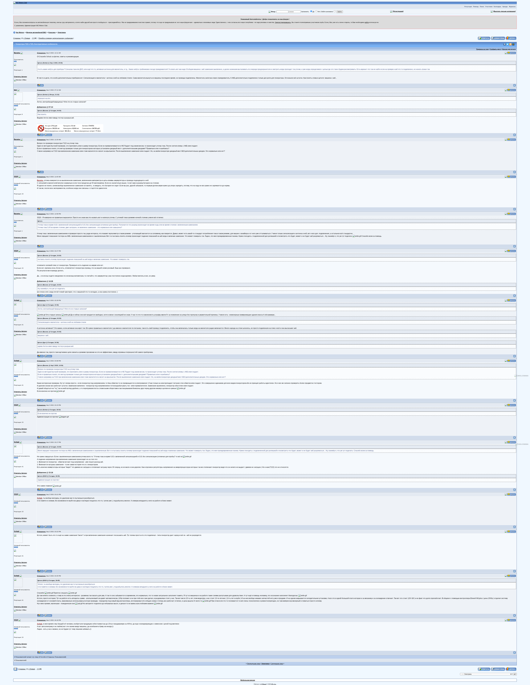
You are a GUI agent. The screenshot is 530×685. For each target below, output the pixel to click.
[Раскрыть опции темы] (15, 669)
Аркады (505, 6)
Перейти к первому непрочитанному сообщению (56, 38)
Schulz (16, 300)
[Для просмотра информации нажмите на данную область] (15, 64)
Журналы (512, 6)
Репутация (468, 6)
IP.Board (263, 684)
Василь (17, 53)
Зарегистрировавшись (283, 22)
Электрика (62, 32)
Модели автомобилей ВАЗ (36, 32)
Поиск (482, 6)
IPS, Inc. (273, 684)
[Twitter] (507, 44)
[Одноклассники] (510, 44)
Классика (51, 32)
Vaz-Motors (20, 32)
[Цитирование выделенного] (506, 53)
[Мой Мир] (513, 44)
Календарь (497, 6)
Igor (15, 90)
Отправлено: (41, 53)
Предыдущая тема (253, 663)
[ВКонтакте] (504, 44)
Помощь (476, 6)
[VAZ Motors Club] (20, 3)
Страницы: (17, 38)
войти (367, 22)
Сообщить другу (495, 49)
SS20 (16, 176)
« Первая (26, 38)
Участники (488, 6)
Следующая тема (277, 663)
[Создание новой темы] (498, 38)
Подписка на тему (482, 49)
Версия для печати (509, 49)
